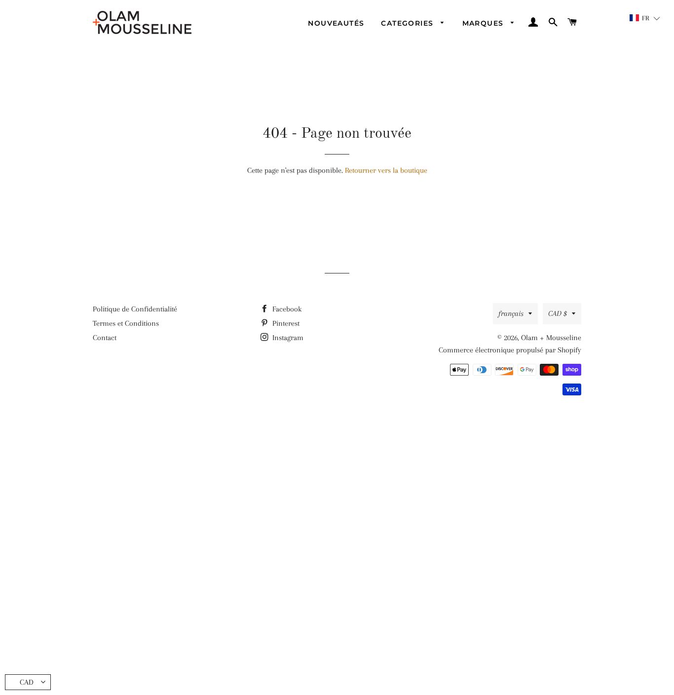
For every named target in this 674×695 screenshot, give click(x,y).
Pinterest (285, 323)
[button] (645, 18)
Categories (408, 23)
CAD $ (557, 313)
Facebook (285, 309)
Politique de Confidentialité (135, 309)
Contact (104, 337)
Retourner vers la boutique (386, 170)
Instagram (286, 337)
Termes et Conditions (126, 323)
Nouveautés (336, 23)
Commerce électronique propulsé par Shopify (510, 350)
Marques (484, 23)
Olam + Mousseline (551, 337)
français (511, 313)
